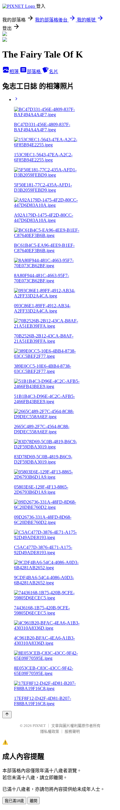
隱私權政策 (49, 731)
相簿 (14, 71)
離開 (33, 801)
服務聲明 (72, 731)
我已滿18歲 (14, 801)
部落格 (34, 71)
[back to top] (7, 714)
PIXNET (39, 725)
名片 (53, 71)
